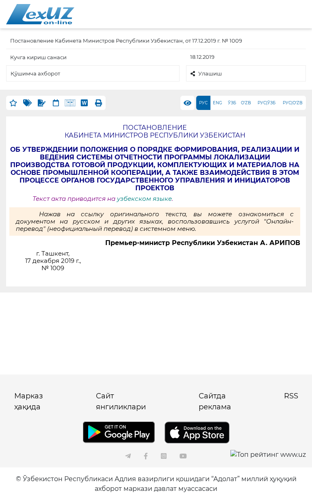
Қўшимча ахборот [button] (35, 73)
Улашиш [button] (210, 73)
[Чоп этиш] (98, 103)
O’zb (246, 102)
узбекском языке (143, 198)
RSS (291, 395)
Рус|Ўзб (266, 102)
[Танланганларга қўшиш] (13, 103)
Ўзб (232, 102)
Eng (217, 102)
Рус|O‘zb (293, 102)
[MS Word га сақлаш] (84, 103)
